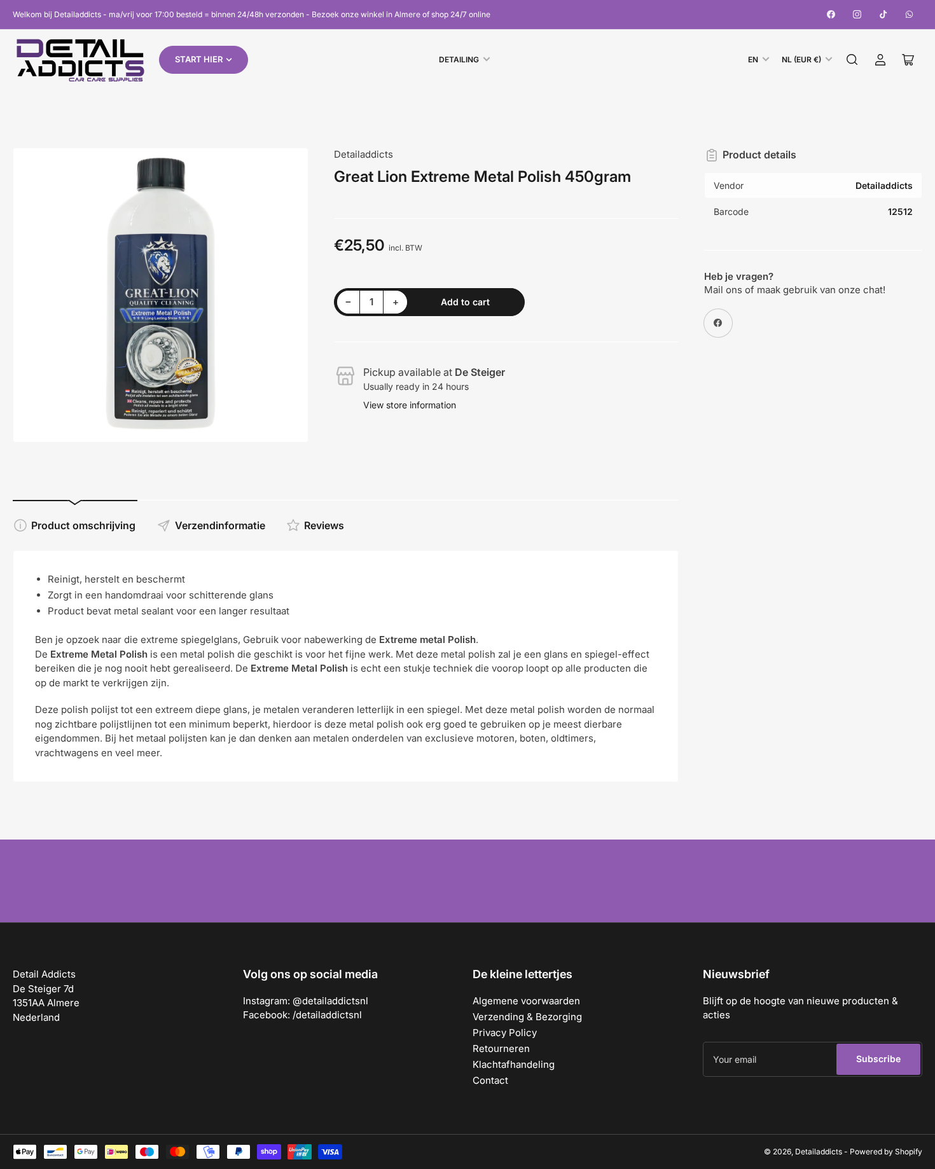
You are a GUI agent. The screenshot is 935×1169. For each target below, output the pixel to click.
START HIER (199, 59)
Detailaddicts (363, 154)
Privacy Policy (505, 1033)
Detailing (459, 59)
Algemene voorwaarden (526, 1001)
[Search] (852, 60)
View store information (409, 404)
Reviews (324, 525)
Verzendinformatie (220, 525)
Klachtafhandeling (514, 1064)
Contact (490, 1080)
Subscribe (878, 1058)
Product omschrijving (83, 525)
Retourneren (501, 1048)
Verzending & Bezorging (527, 1017)
